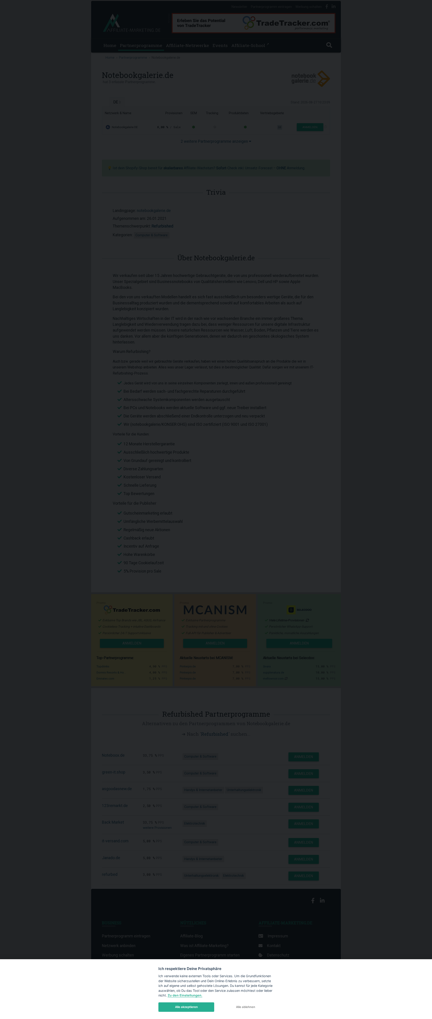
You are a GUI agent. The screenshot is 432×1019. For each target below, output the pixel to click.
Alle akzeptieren (186, 1007)
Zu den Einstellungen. (185, 995)
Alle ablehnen (245, 1007)
